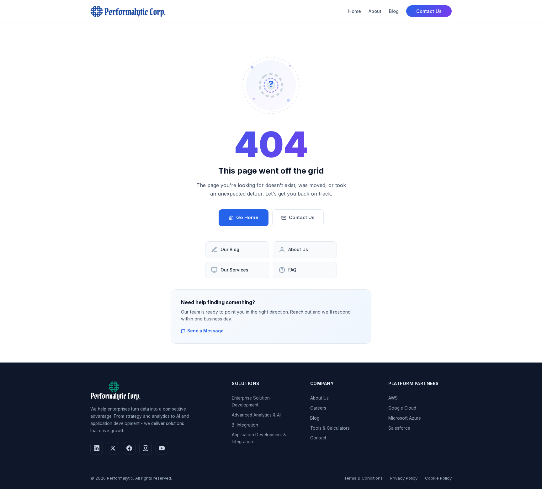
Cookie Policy (438, 478)
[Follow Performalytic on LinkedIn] (96, 448)
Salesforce (399, 428)
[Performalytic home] (128, 11)
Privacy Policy (403, 478)
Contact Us (429, 11)
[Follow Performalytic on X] (113, 448)
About (375, 11)
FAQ (292, 269)
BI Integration (245, 424)
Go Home (247, 217)
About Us (298, 249)
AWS (393, 397)
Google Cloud (402, 408)
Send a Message (205, 330)
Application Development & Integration (259, 438)
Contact (318, 437)
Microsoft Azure (404, 418)
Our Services (234, 269)
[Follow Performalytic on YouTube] (162, 448)
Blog (394, 11)
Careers (318, 408)
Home (354, 11)
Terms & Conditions (363, 478)
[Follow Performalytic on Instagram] (145, 448)
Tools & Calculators (330, 428)
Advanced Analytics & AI (256, 414)
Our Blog (230, 249)
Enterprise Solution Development (251, 401)
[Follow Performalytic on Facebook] (129, 448)
